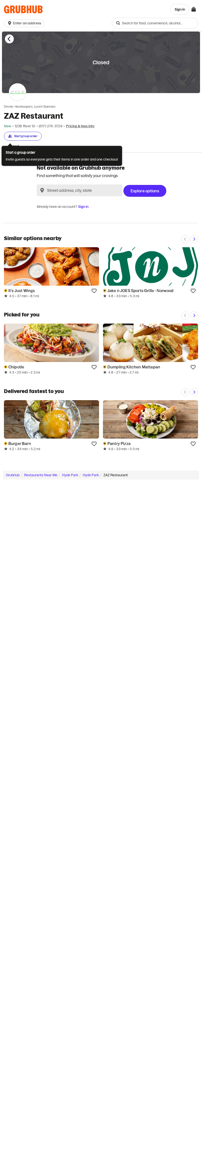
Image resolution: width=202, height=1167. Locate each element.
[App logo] (23, 9)
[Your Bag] (194, 9)
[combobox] (155, 23)
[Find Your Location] (42, 190)
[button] (25, 23)
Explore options (145, 190)
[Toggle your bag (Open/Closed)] (194, 9)
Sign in (83, 206)
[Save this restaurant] (94, 291)
